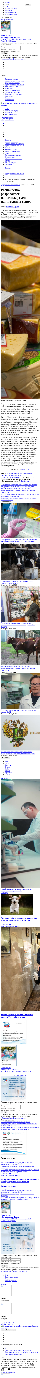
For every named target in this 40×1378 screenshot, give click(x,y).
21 (6, 53)
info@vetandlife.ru (7, 20)
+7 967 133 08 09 (7, 118)
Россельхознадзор (11, 8)
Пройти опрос (26, 481)
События (8, 164)
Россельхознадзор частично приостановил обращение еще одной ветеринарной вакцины (18, 753)
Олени (7, 774)
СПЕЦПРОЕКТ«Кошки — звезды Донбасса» (11, 925)
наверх (4, 1284)
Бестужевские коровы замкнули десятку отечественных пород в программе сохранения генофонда (18, 490)
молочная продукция (14, 473)
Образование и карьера (13, 94)
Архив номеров (11, 12)
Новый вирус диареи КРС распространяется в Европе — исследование (17, 582)
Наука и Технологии (12, 90)
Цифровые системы (12, 83)
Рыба (7, 769)
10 (2, 1266)
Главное (8, 140)
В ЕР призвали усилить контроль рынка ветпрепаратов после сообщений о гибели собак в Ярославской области (19, 1123)
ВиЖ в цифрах (10, 162)
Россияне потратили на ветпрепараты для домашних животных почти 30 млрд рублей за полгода (18, 625)
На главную (5, 757)
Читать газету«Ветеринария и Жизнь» (10, 36)
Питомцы (4, 893)
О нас (7, 7)
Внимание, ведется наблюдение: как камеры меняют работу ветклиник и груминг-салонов (20, 1171)
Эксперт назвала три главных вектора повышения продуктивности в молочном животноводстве (19, 486)
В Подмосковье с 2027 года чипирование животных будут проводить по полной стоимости (20, 1128)
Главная (8, 168)
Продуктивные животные (14, 85)
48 (2, 53)
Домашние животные (13, 86)
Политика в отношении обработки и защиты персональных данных (21, 1353)
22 (5, 1112)
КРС (6, 761)
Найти (28, 4)
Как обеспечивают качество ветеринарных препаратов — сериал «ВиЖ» (16, 890)
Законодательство (11, 79)
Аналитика (9, 96)
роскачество (12, 475)
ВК (28, 469)
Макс (23, 469)
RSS (6, 1348)
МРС (7, 763)
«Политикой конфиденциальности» (14, 59)
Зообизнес (9, 88)
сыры (20, 475)
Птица (7, 147)
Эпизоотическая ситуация (14, 81)
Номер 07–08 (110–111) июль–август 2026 (16, 39)
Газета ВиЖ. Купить (8, 41)
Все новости (9, 100)
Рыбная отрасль (11, 149)
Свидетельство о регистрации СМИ (18, 1350)
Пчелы (7, 767)
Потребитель (10, 157)
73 (6, 1266)
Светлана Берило (12, 207)
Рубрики (8, 2)
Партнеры (8, 10)
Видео (7, 98)
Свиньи (8, 765)
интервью (4, 778)
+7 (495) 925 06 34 (7, 1322)
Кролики (8, 773)
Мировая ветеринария (13, 92)
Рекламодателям (11, 14)
